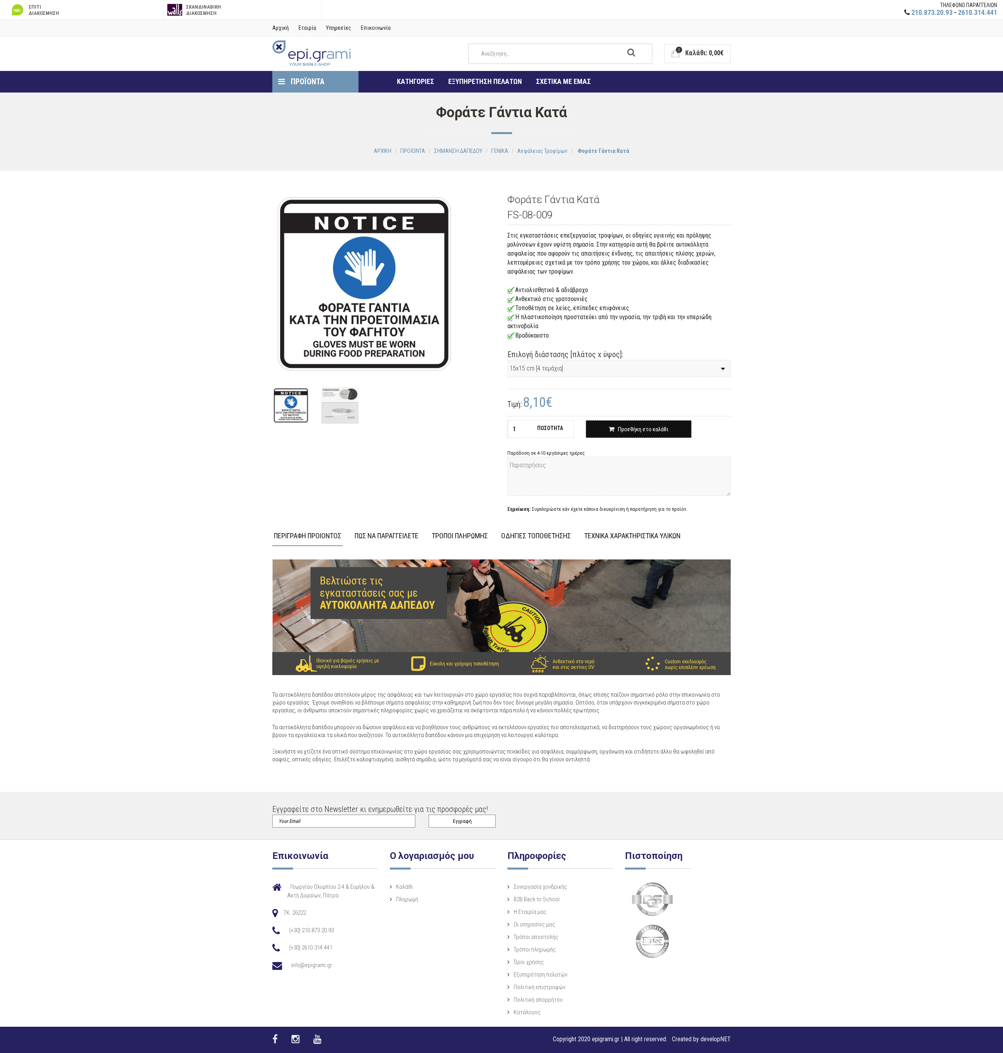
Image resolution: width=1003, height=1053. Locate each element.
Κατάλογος (527, 1012)
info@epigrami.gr (311, 965)
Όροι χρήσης (529, 962)
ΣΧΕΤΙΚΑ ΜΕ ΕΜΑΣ (563, 81)
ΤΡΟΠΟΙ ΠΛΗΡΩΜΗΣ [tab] (460, 536)
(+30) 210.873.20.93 (311, 930)
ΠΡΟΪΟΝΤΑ (306, 81)
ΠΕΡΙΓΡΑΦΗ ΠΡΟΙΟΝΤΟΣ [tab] (307, 536)
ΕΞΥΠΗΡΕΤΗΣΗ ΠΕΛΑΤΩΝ (485, 81)
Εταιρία (307, 27)
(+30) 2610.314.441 (310, 947)
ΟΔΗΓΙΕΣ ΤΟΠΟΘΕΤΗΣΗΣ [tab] (536, 536)
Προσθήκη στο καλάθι (641, 429)
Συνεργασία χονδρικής (540, 886)
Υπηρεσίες (338, 27)
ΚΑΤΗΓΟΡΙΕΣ (415, 81)
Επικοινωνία (376, 27)
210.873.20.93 (931, 12)
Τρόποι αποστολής (536, 936)
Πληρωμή (407, 899)
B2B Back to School (536, 899)
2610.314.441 (977, 12)
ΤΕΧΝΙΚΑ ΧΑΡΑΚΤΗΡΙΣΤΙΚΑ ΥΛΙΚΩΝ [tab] (632, 536)
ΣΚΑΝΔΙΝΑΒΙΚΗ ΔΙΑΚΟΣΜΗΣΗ (203, 10)
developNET (716, 1039)
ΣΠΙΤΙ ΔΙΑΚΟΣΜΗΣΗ (44, 10)
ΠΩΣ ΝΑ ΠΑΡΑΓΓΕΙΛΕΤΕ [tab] (386, 536)
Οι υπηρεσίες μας (534, 924)
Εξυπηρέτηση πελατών (540, 974)
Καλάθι (404, 886)
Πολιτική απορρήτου (538, 999)
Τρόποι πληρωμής (535, 949)
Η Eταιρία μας (530, 911)
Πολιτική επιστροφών (539, 987)
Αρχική (280, 27)
